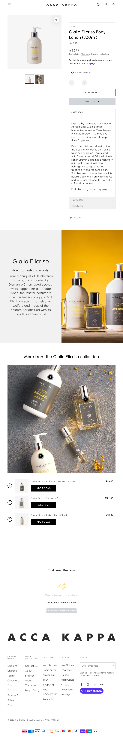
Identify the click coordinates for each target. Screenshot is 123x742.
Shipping (85, 54)
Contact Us (31, 665)
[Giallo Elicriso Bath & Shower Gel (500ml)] (21, 486)
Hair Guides (67, 665)
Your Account (50, 665)
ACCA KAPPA (74, 26)
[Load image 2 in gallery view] (39, 79)
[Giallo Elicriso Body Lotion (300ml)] (21, 519)
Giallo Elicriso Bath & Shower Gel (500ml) (53, 481)
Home (71, 20)
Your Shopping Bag (48, 684)
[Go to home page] (61, 5)
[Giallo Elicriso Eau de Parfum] (21, 502)
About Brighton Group (29, 675)
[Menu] (9, 4)
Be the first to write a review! (61, 610)
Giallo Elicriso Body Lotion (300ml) (49, 515)
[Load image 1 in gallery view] (29, 79)
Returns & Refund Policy (13, 700)
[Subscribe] (114, 665)
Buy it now (92, 101)
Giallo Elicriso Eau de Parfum (46, 498)
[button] (98, 4)
